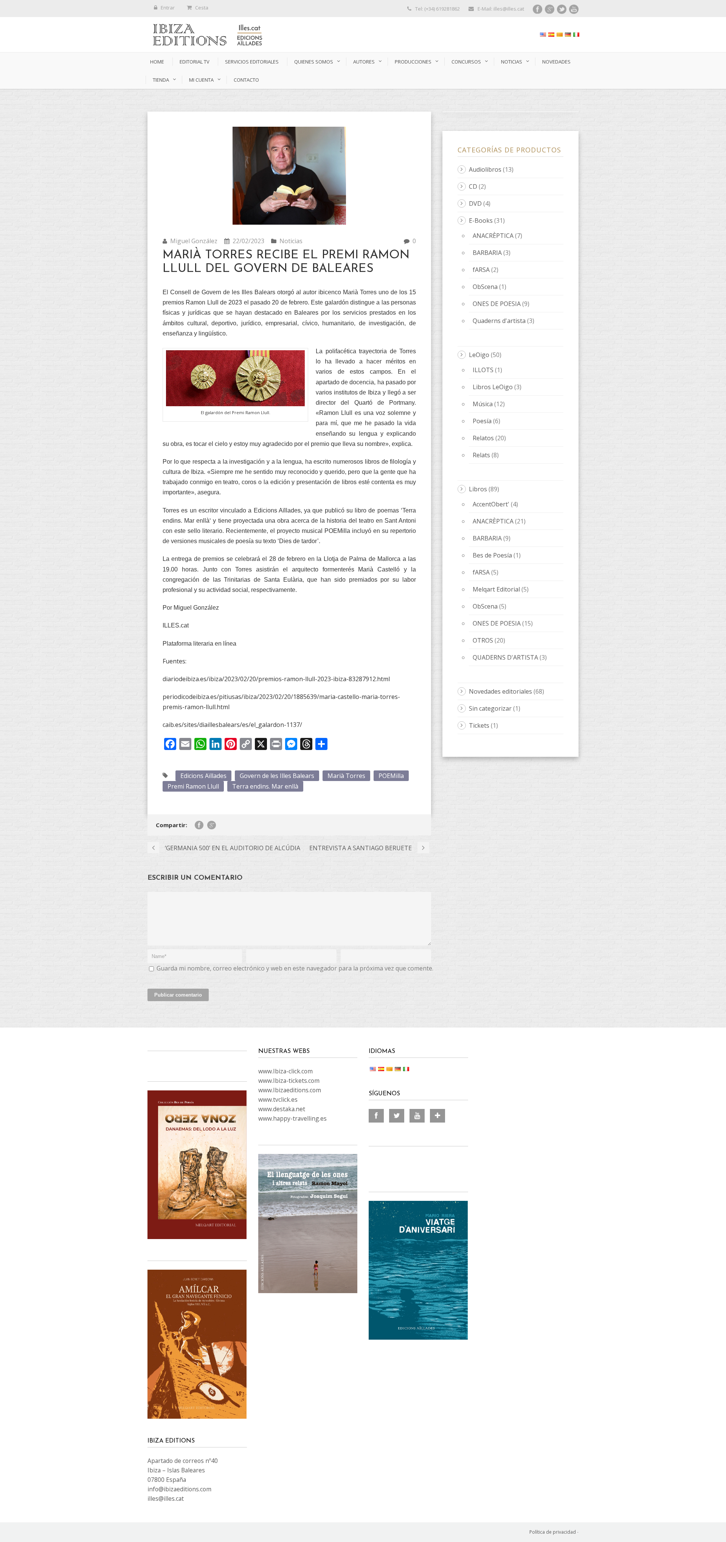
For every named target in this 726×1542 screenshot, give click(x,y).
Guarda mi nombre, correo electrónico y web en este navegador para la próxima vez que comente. (295, 968)
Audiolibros (485, 169)
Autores (364, 61)
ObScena (485, 287)
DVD (475, 203)
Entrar (168, 7)
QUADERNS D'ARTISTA (505, 657)
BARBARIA (487, 252)
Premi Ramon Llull (193, 786)
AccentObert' (491, 504)
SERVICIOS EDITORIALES (252, 61)
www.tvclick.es (278, 1099)
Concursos (466, 61)
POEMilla (391, 776)
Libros (478, 489)
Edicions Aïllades (203, 776)
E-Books (481, 220)
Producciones (413, 61)
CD (473, 186)
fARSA (481, 270)
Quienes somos (313, 61)
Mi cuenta (201, 79)
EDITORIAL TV (194, 61)
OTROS (483, 640)
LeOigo (479, 355)
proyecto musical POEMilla (313, 531)
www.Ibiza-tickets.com (289, 1080)
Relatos (483, 438)
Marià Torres (346, 776)
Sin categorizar (490, 708)
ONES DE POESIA (497, 304)
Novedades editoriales (500, 691)
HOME (157, 61)
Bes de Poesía (492, 555)
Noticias (511, 61)
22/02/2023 (248, 241)
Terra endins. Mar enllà (265, 786)
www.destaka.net (281, 1109)
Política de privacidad (552, 1532)
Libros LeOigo (493, 387)
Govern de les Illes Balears (277, 776)
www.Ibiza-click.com (285, 1071)
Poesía (482, 421)
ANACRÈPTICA (493, 235)
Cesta (201, 7)
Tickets (479, 725)
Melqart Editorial (496, 589)
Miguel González (193, 241)
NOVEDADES (556, 61)
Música (483, 404)
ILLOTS (483, 370)
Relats (481, 455)
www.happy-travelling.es (292, 1118)
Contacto (246, 79)
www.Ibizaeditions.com (289, 1090)
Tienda (161, 79)
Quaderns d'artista (499, 321)
